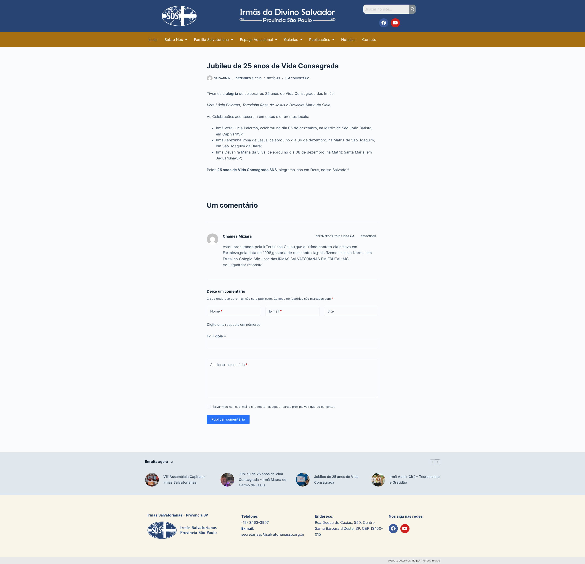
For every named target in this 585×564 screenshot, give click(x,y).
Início (153, 39)
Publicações (319, 39)
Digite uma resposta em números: (234, 324)
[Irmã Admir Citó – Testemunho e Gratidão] (378, 480)
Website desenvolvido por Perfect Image (414, 560)
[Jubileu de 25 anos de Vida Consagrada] (303, 480)
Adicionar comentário (228, 365)
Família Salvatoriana (211, 39)
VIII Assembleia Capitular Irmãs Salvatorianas (184, 479)
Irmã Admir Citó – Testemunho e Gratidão (415, 479)
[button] (176, 39)
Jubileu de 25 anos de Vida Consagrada (336, 479)
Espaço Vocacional (256, 39)
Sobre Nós (174, 39)
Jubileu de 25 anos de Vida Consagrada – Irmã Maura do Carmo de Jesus (262, 479)
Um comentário (297, 78)
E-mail (275, 311)
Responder (368, 236)
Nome (216, 311)
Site (330, 311)
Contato (369, 39)
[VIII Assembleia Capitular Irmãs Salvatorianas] (152, 480)
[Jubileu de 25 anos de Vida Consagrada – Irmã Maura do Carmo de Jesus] (227, 480)
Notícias (348, 39)
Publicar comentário (228, 419)
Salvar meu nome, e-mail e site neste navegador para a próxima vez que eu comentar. (274, 406)
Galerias (291, 39)
